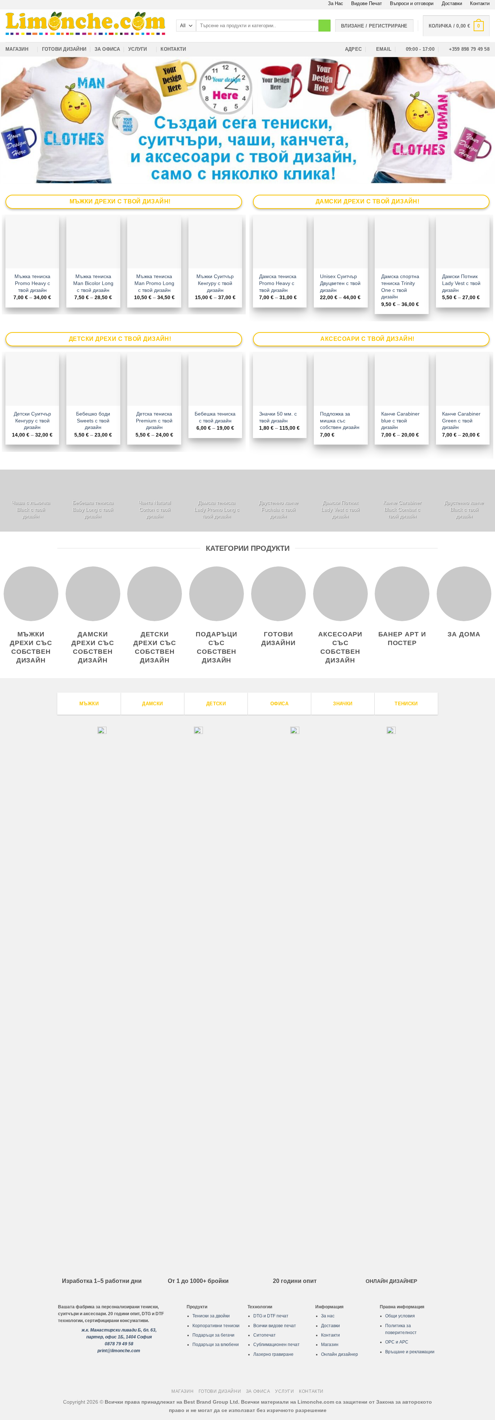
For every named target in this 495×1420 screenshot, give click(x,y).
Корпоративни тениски (216, 1325)
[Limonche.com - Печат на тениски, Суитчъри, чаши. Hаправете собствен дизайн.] (85, 26)
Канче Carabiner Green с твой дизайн (461, 420)
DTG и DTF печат (270, 1315)
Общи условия (400, 1315)
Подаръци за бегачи (213, 1335)
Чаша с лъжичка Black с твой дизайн (31, 509)
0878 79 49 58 (119, 1343)
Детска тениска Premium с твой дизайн (154, 420)
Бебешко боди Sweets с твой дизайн (93, 420)
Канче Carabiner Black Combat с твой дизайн (402, 509)
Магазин (16, 49)
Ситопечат (264, 1335)
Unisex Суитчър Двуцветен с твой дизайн (340, 283)
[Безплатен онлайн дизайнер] (247, 120)
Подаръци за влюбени (215, 1344)
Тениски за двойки (211, 1315)
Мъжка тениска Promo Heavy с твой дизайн (32, 283)
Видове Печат (366, 3)
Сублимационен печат (276, 1344)
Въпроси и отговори (411, 3)
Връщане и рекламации (409, 1351)
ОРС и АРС (396, 1342)
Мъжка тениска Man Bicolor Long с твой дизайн (93, 283)
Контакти (480, 3)
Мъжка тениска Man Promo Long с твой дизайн (154, 283)
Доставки (452, 3)
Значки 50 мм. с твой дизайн (278, 417)
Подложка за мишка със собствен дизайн (339, 420)
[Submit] (324, 26)
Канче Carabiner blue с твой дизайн (400, 420)
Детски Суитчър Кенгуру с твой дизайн (32, 420)
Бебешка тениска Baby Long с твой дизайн (92, 509)
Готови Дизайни (64, 49)
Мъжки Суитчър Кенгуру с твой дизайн (215, 283)
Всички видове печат (274, 1325)
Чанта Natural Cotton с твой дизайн (154, 509)
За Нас (335, 3)
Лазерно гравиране (273, 1354)
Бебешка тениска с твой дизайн (215, 417)
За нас (327, 1315)
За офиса (107, 49)
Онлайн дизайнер (339, 1354)
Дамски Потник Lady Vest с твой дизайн (461, 283)
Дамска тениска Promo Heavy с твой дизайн (277, 283)
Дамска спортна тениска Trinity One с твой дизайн (400, 286)
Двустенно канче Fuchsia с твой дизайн (278, 509)
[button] (456, 25)
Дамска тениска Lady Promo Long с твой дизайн (216, 509)
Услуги (137, 49)
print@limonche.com (118, 1350)
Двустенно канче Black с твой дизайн (464, 509)
